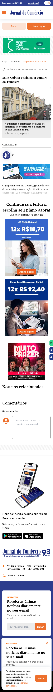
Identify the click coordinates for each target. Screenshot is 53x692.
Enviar (40, 626)
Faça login (37, 214)
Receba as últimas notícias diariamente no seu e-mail (24, 605)
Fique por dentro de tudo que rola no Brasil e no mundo (24, 516)
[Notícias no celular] (51, 343)
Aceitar (41, 678)
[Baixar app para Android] (51, 357)
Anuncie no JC (33, 3)
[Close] (47, 642)
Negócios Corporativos (34, 61)
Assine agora (39, 26)
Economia (15, 61)
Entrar (14, 26)
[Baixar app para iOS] (51, 350)
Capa (5, 61)
